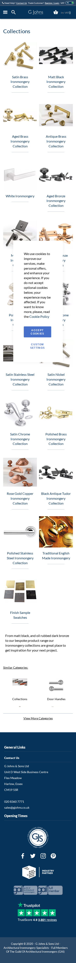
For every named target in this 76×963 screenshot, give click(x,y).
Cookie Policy (39, 316)
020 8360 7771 (14, 801)
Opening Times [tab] (15, 816)
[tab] (14, 12)
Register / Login (52, 3)
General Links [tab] (14, 747)
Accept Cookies (37, 332)
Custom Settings (37, 346)
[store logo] (35, 12)
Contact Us (21, 3)
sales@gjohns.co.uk (16, 807)
